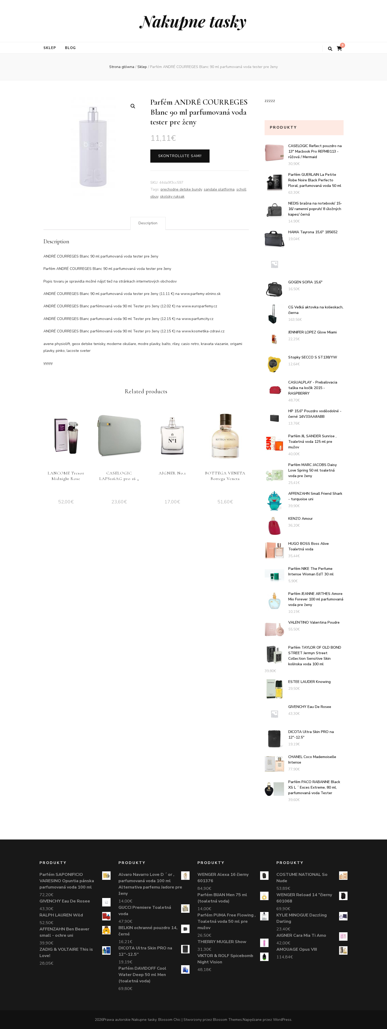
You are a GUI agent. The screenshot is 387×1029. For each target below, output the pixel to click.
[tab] (148, 223)
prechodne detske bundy (181, 189)
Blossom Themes (227, 1019)
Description (147, 223)
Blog (70, 48)
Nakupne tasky (193, 20)
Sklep (49, 48)
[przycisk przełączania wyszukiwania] (330, 49)
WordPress (282, 1019)
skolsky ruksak (172, 196)
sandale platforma (219, 189)
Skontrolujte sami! (180, 155)
